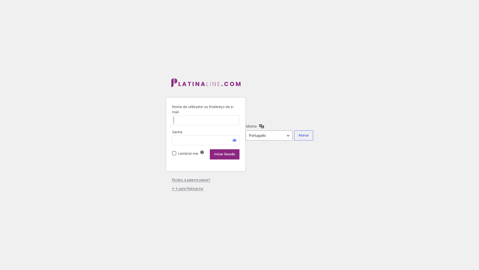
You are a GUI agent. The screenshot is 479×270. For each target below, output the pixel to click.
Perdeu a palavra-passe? (191, 180)
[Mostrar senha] (235, 140)
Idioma (251, 126)
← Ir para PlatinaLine (187, 188)
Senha (177, 132)
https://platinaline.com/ (205, 83)
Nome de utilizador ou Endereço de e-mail (203, 109)
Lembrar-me (188, 153)
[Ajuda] (202, 152)
